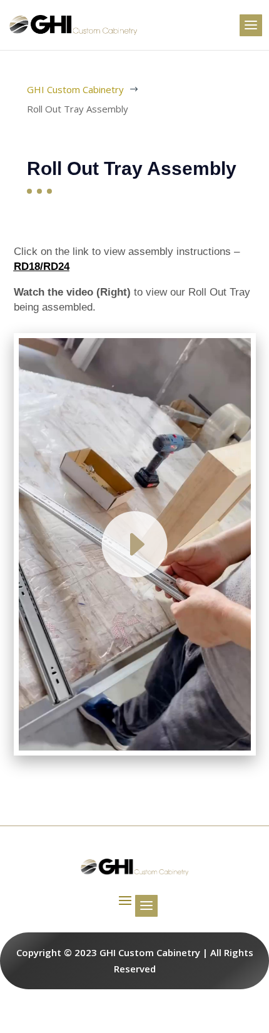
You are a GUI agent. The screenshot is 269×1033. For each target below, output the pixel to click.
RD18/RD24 (41, 266)
